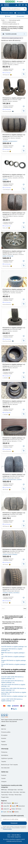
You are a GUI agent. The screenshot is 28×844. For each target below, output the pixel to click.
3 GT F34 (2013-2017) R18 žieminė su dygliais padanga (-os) (12, 681)
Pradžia (3, 20)
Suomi (4, 811)
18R (12, 256)
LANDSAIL (10, 592)
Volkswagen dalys (12, 789)
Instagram (3, 781)
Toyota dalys (4, 794)
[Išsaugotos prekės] (23, 5)
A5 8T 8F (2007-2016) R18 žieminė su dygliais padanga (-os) (12, 677)
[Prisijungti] (16, 5)
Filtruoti (8, 16)
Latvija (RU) (6, 806)
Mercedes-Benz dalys (7, 792)
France (19, 809)
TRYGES (9, 256)
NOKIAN (4, 256)
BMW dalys (4, 789)
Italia (10, 811)
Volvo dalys (16, 792)
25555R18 (5, 141)
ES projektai (4, 735)
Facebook (3, 775)
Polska (13, 809)
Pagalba (3, 741)
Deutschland (21, 806)
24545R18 (5, 179)
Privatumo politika (5, 732)
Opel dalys (22, 792)
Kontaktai (3, 738)
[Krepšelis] (26, 5)
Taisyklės (3, 761)
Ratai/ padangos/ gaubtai (14, 20)
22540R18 (5, 554)
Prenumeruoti (14, 823)
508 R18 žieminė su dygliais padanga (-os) (13, 696)
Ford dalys (11, 794)
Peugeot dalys (5, 797)
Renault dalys (18, 794)
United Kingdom (7, 803)
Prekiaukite (4, 744)
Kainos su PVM (21, 13)
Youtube (3, 778)
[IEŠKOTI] (25, 9)
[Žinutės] (19, 5)
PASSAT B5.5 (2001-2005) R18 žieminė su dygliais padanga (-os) (13, 689)
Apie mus (3, 729)
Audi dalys (20, 789)
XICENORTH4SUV (12, 479)
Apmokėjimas (4, 755)
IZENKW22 (14, 554)
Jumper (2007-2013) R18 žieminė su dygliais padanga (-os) (11, 699)
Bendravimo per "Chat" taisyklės (9, 764)
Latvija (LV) (6, 809)
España (14, 806)
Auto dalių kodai (5, 767)
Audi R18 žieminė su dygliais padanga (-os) (14, 646)
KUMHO (10, 554)
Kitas (25, 608)
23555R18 (19, 479)
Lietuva (16, 803)
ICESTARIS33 (16, 592)
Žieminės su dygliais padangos (9, 22)
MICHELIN (5, 479)
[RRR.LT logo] (6, 5)
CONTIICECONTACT (12, 141)
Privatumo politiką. (7, 829)
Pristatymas (4, 752)
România (16, 811)
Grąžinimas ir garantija (7, 758)
